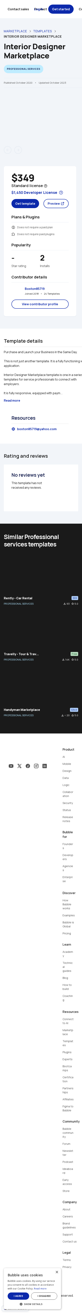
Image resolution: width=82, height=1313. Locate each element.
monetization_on (13, 227)
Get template (25, 203)
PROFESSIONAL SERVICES (19, 603)
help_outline (45, 186)
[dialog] (32, 1288)
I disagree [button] (44, 1296)
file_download (64, 603)
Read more (40, 1288)
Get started (61, 9)
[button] (32, 1303)
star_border (72, 603)
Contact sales (18, 9)
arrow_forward (18, 150)
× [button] (56, 1272)
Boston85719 (35, 289)
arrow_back (8, 150)
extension (13, 234)
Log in (38, 9)
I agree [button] (18, 1296)
